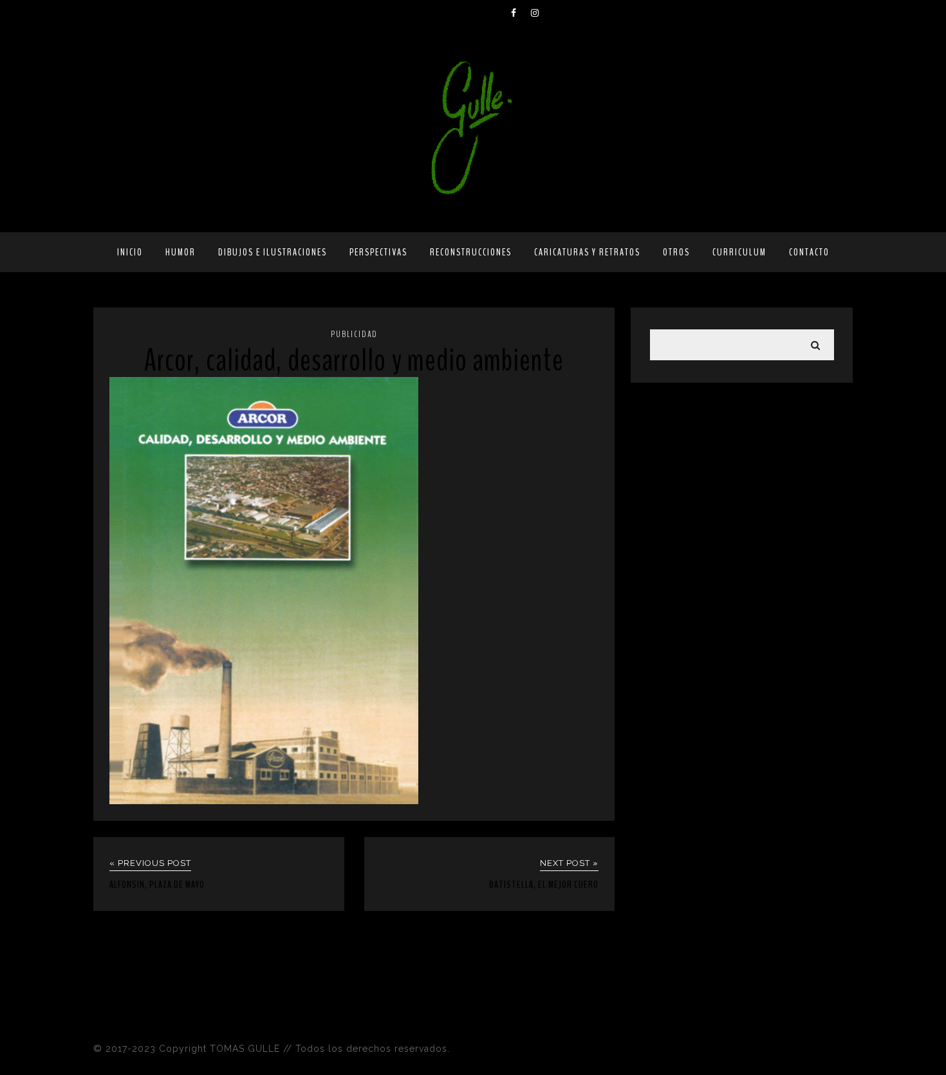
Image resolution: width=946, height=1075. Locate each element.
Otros (676, 252)
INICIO (130, 252)
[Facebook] (520, 13)
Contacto (809, 252)
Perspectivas (378, 252)
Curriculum (739, 252)
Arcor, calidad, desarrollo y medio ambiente (354, 360)
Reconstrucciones (471, 252)
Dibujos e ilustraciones (272, 252)
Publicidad (354, 334)
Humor (180, 252)
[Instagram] (540, 13)
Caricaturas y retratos (587, 252)
